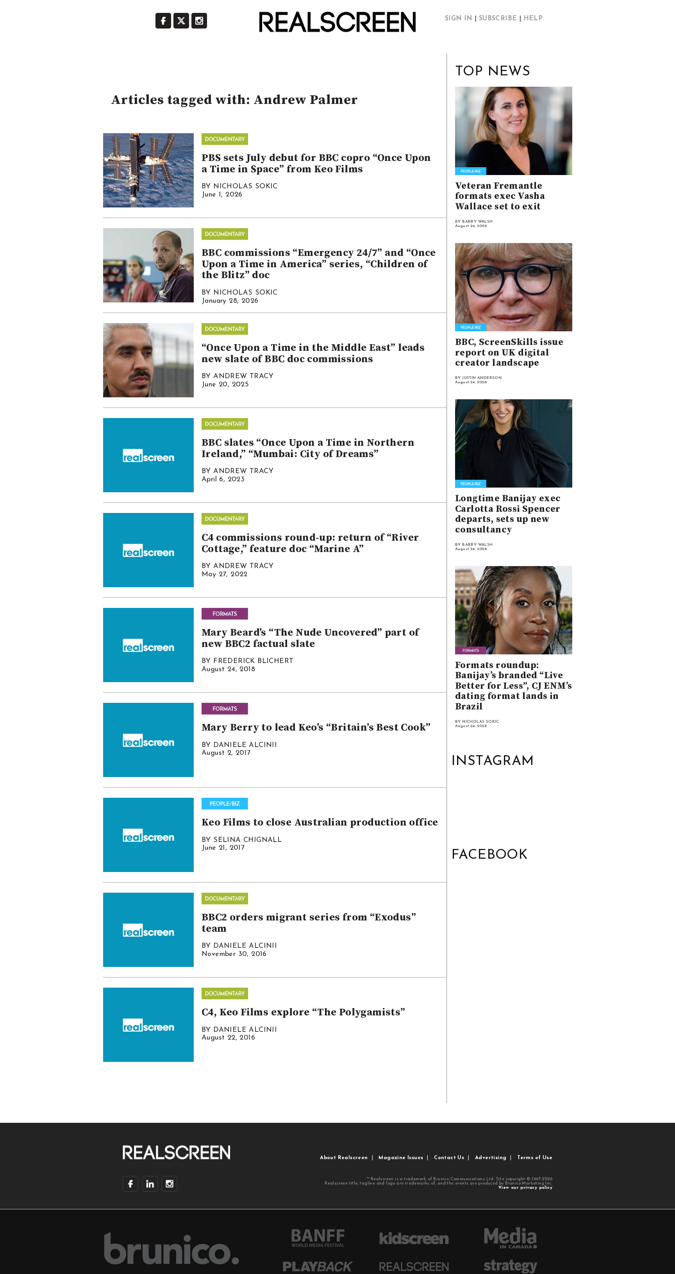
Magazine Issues (401, 1157)
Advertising (490, 1157)
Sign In (459, 19)
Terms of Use (534, 1157)
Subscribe (498, 19)
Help (533, 19)
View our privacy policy (525, 1188)
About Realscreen (344, 1157)
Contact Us (449, 1157)
